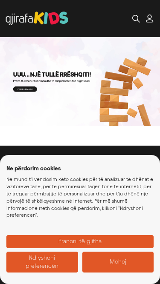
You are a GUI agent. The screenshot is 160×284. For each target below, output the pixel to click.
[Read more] (80, 81)
